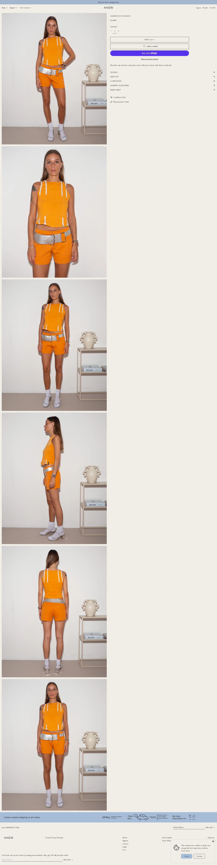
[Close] (213, 841)
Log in (198, 8)
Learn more (185, 851)
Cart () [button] (212, 8)
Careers (125, 844)
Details (113, 72)
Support (125, 840)
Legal (124, 847)
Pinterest (211, 837)
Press (124, 850)
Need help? (115, 90)
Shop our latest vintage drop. (108, 2)
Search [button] (205, 8)
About (124, 837)
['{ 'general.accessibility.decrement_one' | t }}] (111, 31)
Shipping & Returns (119, 85)
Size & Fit (114, 76)
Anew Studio (167, 837)
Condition (115, 81)
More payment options (149, 59)
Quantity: (113, 26)
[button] (54, 78)
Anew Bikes (166, 840)
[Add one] (118, 31)
